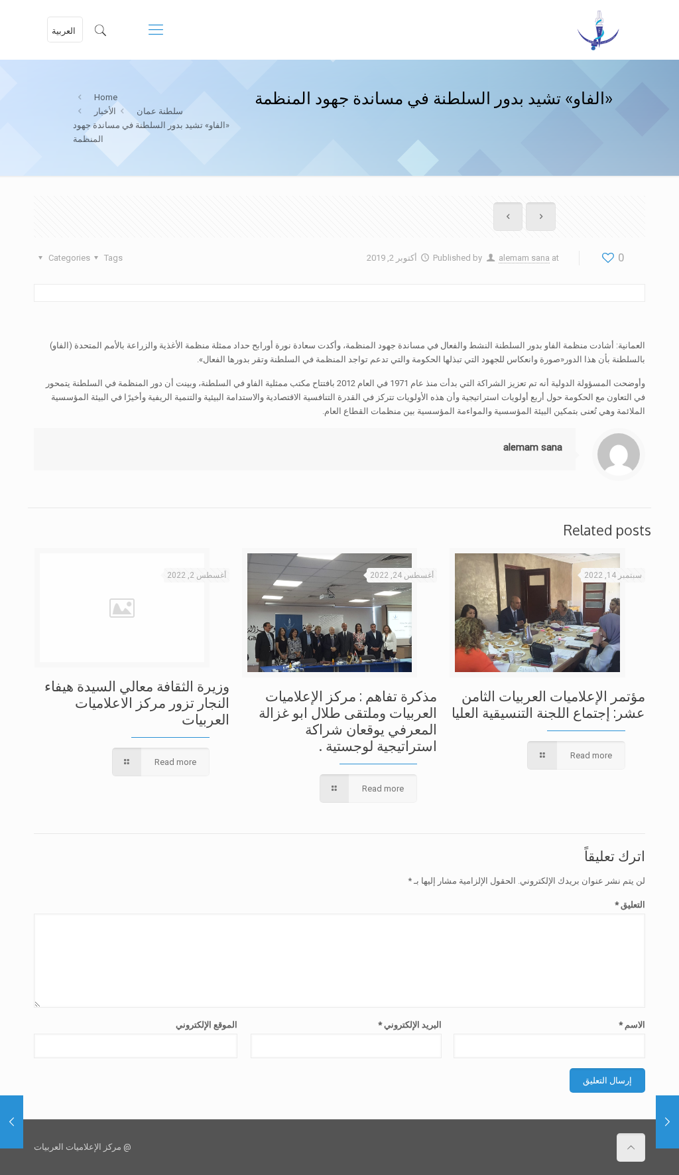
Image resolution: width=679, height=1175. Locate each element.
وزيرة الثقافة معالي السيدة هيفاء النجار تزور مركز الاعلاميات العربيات (136, 702)
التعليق (630, 905)
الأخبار (105, 111)
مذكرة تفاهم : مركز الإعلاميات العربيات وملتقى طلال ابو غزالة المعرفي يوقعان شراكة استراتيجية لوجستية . (348, 720)
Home (105, 97)
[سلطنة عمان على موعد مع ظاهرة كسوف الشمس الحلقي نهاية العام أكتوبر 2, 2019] (667, 1121)
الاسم (632, 1025)
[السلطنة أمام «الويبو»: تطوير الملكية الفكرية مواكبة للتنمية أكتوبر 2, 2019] (11, 1121)
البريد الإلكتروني (410, 1025)
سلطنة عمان (160, 111)
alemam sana (524, 258)
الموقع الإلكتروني (206, 1025)
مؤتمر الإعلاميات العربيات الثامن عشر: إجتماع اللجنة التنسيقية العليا (548, 704)
